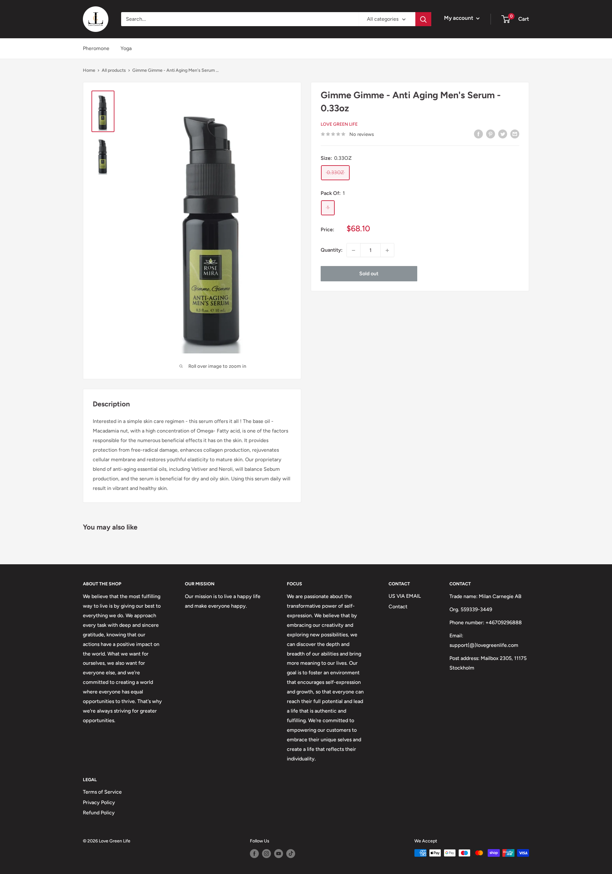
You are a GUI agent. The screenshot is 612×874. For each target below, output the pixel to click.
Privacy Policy (99, 802)
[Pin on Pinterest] (490, 133)
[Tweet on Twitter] (502, 133)
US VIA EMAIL (405, 596)
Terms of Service (102, 792)
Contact (398, 607)
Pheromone (96, 48)
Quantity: (332, 250)
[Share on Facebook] (478, 133)
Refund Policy (99, 813)
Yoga (126, 48)
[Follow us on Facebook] (254, 853)
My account (459, 18)
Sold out (368, 274)
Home (89, 70)
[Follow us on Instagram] (266, 853)
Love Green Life (339, 124)
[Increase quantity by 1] (387, 250)
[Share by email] (514, 133)
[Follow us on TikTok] (290, 853)
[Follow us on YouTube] (278, 853)
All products (114, 70)
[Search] (423, 19)
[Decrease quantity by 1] (353, 250)
